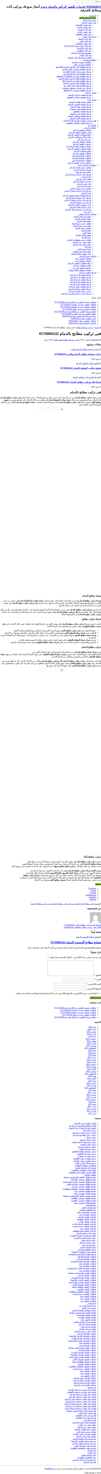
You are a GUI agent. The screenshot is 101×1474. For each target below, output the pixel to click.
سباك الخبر (86, 233)
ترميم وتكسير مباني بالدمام (85, 1161)
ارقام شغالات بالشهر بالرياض (79, 135)
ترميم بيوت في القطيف (86, 1154)
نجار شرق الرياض (84, 186)
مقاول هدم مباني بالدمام (86, 1436)
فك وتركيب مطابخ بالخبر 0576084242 (83, 925)
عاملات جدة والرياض (87, 256)
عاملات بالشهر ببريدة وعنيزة (84, 1369)
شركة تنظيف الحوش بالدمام (79, 104)
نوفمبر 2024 (91, 1067)
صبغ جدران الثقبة (89, 1308)
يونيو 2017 (92, 1104)
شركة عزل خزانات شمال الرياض (77, 191)
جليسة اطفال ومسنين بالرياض (83, 1186)
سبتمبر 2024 (91, 1071)
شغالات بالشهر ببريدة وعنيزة (84, 1294)
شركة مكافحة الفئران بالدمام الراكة (76, 81)
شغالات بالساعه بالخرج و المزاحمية (81, 1268)
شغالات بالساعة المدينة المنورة (83, 1261)
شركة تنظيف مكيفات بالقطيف (78, 123)
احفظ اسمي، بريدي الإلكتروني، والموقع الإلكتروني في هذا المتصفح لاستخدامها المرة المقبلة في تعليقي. (56, 993)
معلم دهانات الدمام (83, 235)
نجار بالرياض (86, 193)
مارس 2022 (91, 1083)
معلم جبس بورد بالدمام (86, 1427)
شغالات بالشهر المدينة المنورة (84, 1278)
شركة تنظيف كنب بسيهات (80, 109)
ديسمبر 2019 (91, 1099)
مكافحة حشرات (89, 60)
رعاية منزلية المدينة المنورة (85, 1238)
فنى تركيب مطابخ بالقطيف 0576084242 (82, 927)
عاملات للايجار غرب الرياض (85, 1385)
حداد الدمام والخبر (88, 1207)
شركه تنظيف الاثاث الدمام (80, 118)
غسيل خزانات (90, 93)
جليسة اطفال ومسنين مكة (85, 1193)
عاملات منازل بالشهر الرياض (79, 163)
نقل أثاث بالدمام (84, 30)
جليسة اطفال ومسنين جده (85, 1191)
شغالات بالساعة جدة (87, 1266)
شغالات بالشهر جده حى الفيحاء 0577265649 (78, 307)
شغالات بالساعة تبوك (87, 1264)
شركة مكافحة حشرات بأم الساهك (77, 90)
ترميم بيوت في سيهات (87, 1156)
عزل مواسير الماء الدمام (81, 254)
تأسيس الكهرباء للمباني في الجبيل (82, 1126)
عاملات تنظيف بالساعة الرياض (78, 146)
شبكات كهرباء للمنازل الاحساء (84, 1252)
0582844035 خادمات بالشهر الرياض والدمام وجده (71, 6)
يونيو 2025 (92, 1053)
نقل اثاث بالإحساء (84, 48)
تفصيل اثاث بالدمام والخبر (85, 1168)
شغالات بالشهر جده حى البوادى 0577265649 (78, 304)
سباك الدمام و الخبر (88, 1247)
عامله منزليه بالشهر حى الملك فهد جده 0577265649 (75, 311)
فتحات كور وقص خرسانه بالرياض (82, 1397)
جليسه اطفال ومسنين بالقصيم (83, 1200)
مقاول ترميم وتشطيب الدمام (79, 240)
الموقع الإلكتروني (94, 989)
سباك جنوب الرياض (83, 172)
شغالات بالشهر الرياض (82, 130)
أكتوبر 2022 (91, 1078)
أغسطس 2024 (90, 1074)
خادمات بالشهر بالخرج (87, 1221)
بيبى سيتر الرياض (84, 139)
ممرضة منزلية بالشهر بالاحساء (83, 1441)
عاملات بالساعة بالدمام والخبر (83, 1338)
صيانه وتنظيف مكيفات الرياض (84, 1310)
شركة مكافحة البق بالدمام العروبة (77, 74)
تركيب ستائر (91, 1137)
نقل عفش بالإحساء (83, 25)
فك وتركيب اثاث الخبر (87, 1413)
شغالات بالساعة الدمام (86, 1257)
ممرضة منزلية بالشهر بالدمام (84, 1443)
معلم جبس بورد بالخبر (87, 1425)
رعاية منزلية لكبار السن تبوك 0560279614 (79, 316)
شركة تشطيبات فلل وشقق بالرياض (76, 195)
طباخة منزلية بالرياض (87, 1324)
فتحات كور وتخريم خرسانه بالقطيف (81, 1392)
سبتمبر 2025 (91, 1046)
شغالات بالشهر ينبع (88, 1301)
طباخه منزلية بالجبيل (87, 1329)
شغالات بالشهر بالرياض (81, 142)
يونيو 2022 (92, 1081)
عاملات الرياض (90, 128)
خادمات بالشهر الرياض (82, 144)
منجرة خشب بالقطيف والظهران (83, 1448)
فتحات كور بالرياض (83, 179)
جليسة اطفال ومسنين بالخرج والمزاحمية (79, 1182)
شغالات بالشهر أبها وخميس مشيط (82, 1273)
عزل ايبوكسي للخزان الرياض (79, 205)
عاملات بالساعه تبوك (87, 1343)
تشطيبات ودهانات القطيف (85, 1165)
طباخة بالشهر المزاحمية (86, 1315)
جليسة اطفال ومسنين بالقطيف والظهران (79, 1189)
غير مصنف (91, 1387)
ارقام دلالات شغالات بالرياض (79, 137)
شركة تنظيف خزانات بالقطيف (79, 97)
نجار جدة (87, 212)
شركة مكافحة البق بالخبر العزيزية (77, 86)
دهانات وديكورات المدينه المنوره (83, 1235)
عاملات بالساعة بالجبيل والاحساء (82, 1336)
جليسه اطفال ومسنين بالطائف (83, 1198)
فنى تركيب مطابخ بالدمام (41, 904)
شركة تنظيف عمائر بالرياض (80, 287)
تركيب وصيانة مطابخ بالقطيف (84, 1151)
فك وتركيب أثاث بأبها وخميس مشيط (81, 1411)
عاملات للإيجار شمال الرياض (84, 1380)
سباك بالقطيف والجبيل (87, 1249)
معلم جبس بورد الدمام (82, 226)
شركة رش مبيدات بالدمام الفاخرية (77, 72)
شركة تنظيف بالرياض (87, 272)
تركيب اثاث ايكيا (89, 20)
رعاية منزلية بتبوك (88, 1240)
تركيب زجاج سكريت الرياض (79, 291)
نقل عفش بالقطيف (83, 34)
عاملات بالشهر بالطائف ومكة (84, 1362)
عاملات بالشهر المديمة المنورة (83, 1352)
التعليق (97, 975)
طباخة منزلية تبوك (88, 1327)
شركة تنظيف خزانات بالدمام (79, 95)
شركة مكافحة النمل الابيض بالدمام (77, 83)
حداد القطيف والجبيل (87, 1210)
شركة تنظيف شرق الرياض (80, 275)
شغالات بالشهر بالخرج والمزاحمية (82, 1282)
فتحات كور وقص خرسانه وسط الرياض (80, 1408)
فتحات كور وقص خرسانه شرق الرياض (80, 1401)
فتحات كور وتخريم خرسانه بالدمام (82, 1390)
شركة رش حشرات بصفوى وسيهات (76, 88)
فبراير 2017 (91, 1111)
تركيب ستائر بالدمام (88, 1140)
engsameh (95, 340)
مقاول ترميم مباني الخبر (86, 1432)
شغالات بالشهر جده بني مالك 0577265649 (79, 309)
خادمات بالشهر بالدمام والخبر (84, 1224)
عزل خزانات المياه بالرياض (80, 207)
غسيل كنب (91, 100)
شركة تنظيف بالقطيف (82, 111)
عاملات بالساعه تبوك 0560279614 (82, 323)
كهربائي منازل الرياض (82, 170)
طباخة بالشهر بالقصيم (87, 1317)
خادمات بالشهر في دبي (81, 268)
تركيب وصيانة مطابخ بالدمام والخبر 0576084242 (77, 354)
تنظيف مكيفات (90, 1175)
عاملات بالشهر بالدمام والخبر (84, 1359)
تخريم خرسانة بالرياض (82, 181)
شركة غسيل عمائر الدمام (80, 107)
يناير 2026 (92, 1036)
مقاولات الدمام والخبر (87, 214)
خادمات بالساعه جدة (87, 1214)
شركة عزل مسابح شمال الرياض (78, 209)
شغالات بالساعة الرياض (81, 156)
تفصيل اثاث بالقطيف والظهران (83, 1170)
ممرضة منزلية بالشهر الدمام (84, 1439)
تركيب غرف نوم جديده (87, 1147)
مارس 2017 (91, 1109)
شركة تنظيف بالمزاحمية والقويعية (82, 1254)
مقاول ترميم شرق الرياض (80, 188)
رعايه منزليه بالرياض (87, 1242)
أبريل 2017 (92, 1106)
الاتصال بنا (92, 125)
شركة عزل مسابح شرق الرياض (78, 198)
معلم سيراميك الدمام (82, 216)
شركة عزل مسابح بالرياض (80, 202)
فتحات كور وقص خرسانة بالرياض (82, 1394)
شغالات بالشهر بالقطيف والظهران (82, 1292)
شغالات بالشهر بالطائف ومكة (84, 1287)
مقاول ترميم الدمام (83, 228)
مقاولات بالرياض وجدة (87, 165)
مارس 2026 (91, 1032)
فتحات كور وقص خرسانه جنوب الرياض (80, 1399)
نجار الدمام (91, 1450)
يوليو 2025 (92, 1050)
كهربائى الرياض (90, 1420)
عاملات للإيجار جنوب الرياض (84, 1378)
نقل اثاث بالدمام (84, 39)
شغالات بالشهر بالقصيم (86, 1289)
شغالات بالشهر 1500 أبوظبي (79, 270)
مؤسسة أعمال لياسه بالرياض (84, 1422)
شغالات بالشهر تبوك (88, 1296)
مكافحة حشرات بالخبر (82, 65)
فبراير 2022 (91, 1085)
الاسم (98, 979)
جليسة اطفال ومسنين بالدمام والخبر (81, 1184)
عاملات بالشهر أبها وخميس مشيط (82, 1348)
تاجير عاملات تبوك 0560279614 (83, 318)
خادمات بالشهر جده (88, 1228)
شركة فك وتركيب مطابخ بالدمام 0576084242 (79, 382)
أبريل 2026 (92, 1029)
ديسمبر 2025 (91, 1039)
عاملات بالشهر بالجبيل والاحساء (83, 1355)
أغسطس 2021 (90, 1088)
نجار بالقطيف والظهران (86, 1457)
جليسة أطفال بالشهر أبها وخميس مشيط (80, 1177)
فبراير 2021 (91, 1097)
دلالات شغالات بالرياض (82, 265)
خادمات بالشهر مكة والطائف (84, 1231)
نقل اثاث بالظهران (83, 51)
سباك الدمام (86, 230)
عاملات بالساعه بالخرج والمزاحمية (82, 1341)
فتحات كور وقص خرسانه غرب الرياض (80, 1406)
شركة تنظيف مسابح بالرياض (79, 289)
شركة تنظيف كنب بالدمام (80, 114)
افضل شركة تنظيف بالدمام (80, 102)
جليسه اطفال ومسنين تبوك (85, 1203)
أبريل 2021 (92, 1092)
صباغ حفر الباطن (84, 249)
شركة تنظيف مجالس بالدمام (79, 116)
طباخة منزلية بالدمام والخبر (85, 1322)
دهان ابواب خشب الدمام (86, 1233)
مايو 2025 (92, 1055)
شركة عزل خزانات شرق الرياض (78, 174)
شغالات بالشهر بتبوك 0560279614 (82, 321)
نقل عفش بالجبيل (84, 27)
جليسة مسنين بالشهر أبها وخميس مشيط (79, 1196)
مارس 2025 (91, 1060)
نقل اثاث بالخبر (85, 41)
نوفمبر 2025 (91, 1041)
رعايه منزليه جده (89, 1245)
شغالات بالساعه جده (87, 1271)
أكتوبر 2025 (91, 1043)
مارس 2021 (91, 1095)
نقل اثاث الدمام (90, 1462)
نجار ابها (88, 247)
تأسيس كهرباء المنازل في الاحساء (82, 1128)
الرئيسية (92, 16)
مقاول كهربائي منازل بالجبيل (84, 1434)
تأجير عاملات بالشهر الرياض (79, 132)
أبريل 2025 (92, 1057)
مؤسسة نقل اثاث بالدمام (81, 53)
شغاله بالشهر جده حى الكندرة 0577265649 (79, 314)
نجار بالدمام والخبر (88, 1455)
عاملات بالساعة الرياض (86, 1334)
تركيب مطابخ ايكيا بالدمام (84, 904)
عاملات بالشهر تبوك (88, 1371)
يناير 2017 (92, 1113)
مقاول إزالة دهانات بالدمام (85, 1429)
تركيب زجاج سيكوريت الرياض (84, 1133)
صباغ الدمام (86, 237)
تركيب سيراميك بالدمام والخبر (84, 1142)
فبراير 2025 (91, 1062)
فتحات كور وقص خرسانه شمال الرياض (80, 1404)
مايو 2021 (92, 1090)
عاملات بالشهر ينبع (88, 1376)
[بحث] (100, 1)
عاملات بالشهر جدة (83, 261)
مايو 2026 (92, 1027)
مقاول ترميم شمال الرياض (80, 167)
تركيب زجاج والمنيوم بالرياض (84, 1135)
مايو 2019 (92, 1102)
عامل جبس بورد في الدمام (85, 1331)
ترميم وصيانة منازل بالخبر (85, 1163)
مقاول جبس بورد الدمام (81, 223)
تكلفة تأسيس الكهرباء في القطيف (82, 1172)
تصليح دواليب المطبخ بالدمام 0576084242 (80, 368)
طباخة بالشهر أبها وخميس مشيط (82, 1313)
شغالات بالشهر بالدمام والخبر (84, 1285)
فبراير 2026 (91, 1034)
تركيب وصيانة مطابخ (87, 18)
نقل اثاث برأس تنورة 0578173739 (77, 46)
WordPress (49, 1469)
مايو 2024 (92, 1076)
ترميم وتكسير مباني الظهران (84, 1158)
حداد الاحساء (91, 1205)
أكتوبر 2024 (91, 1069)
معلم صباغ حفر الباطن (82, 251)
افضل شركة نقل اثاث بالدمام (79, 58)
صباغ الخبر (91, 1303)
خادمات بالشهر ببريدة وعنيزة (84, 1226)
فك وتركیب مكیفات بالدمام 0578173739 (80, 121)
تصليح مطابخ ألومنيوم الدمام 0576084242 (76, 942)
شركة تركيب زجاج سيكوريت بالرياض (76, 294)
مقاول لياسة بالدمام (83, 219)
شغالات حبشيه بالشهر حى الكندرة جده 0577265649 (75, 302)
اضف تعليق (58, 340)
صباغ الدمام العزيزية (87, 1306)
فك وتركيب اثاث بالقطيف (85, 1415)
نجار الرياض (86, 177)
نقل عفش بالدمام (89, 23)
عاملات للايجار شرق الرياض (85, 1383)
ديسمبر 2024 (91, 1064)
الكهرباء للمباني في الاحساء (85, 1123)
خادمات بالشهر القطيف (86, 1219)
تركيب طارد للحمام (88, 1144)
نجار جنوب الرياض (83, 184)
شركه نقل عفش (89, 37)
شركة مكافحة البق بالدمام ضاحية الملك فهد (73, 67)
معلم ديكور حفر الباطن (81, 244)
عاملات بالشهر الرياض (87, 1350)
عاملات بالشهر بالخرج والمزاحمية (82, 1357)
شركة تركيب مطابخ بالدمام (63, 904)
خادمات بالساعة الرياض (86, 1212)
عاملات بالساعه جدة (87, 1345)
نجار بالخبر (92, 1453)
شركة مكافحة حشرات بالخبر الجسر (76, 69)
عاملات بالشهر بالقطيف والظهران (82, 1366)
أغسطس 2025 (90, 1048)
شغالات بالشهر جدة (83, 258)
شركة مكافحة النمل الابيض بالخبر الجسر (74, 79)
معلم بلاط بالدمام (84, 221)
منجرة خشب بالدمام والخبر (85, 1446)
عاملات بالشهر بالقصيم (86, 1364)
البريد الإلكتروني (94, 984)
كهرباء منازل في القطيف (86, 1418)
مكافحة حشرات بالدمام (81, 62)
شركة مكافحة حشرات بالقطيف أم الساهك (74, 76)
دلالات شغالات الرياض (82, 151)
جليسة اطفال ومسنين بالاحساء (83, 1179)
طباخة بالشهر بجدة (88, 1320)
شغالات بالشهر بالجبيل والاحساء (83, 1280)
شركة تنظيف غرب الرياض (80, 277)
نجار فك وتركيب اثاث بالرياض (84, 1460)
